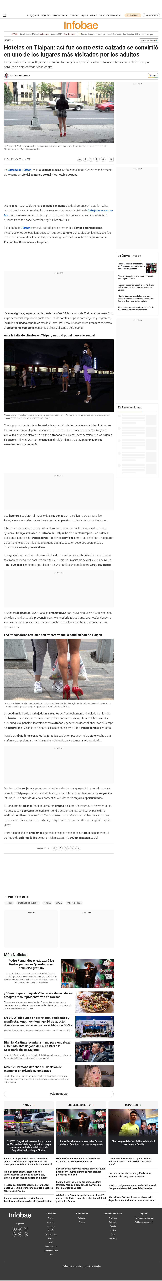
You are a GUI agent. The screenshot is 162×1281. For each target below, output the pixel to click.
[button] (4, 15)
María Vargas (147, 34)
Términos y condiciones (143, 1218)
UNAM (137, 34)
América (51, 1218)
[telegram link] (20, 1234)
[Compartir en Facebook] (85, 159)
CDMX (59, 903)
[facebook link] (15, 1229)
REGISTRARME (133, 15)
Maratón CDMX (63, 34)
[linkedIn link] (26, 1234)
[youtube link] (15, 1234)
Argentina (45, 15)
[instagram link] (26, 1229)
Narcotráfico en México (34, 34)
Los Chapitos (128, 34)
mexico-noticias (74, 903)
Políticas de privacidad (144, 1222)
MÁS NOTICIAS (58, 1093)
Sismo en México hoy (96, 34)
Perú (102, 15)
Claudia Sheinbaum (114, 34)
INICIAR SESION (151, 15)
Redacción (82, 1218)
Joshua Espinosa (22, 75)
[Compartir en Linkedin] (97, 159)
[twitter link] (20, 1229)
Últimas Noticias (51, 1251)
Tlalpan (9, 903)
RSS (51, 1255)
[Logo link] (81, 24)
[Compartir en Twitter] (91, 159)
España (84, 15)
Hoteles (47, 903)
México (93, 15)
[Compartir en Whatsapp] (79, 159)
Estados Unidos (60, 15)
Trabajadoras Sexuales (28, 903)
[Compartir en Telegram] (103, 159)
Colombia (74, 15)
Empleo (82, 1222)
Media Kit (113, 1238)
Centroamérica (113, 15)
